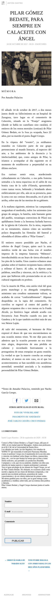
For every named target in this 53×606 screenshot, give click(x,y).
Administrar (44, 595)
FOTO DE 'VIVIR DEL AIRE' (26, 412)
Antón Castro (15, 3)
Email (36, 400)
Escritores (40, 44)
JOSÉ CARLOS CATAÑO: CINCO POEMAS (26, 421)
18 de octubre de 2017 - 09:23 (20, 44)
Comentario (10, 521)
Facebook (17, 400)
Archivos (26, 595)
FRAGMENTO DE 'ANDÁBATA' (26, 417)
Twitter (26, 400)
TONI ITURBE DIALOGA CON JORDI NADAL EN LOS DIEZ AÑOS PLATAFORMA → (39, 565)
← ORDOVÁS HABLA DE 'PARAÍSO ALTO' (15, 562)
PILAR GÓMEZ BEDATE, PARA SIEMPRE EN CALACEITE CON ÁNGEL (26, 25)
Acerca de (9, 595)
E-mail (14, 511)
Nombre (8, 501)
